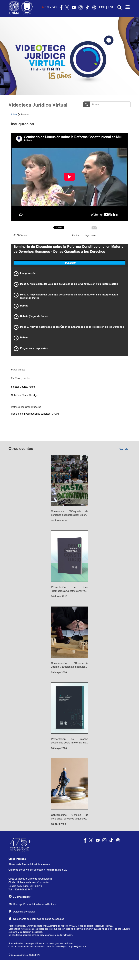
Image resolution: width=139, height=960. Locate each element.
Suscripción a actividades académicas (34, 904)
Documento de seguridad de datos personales (38, 918)
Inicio (14, 114)
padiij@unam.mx (79, 946)
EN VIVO (50, 7)
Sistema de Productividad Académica (29, 864)
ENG (111, 7)
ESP (102, 7)
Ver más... (125, 449)
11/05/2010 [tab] (69, 263)
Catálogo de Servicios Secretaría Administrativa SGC (38, 869)
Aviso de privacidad (24, 911)
